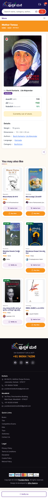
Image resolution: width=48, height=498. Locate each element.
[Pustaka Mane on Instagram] (21, 362)
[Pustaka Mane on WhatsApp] (32, 362)
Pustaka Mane (23, 480)
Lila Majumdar (31, 136)
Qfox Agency (33, 483)
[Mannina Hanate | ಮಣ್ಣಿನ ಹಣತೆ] (12, 245)
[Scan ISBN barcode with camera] (36, 11)
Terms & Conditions (9, 451)
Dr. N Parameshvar (12, 202)
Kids (3, 427)
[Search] (42, 11)
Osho (8, 259)
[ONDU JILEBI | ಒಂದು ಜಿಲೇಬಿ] (35, 303)
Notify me (25, 494)
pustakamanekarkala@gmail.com (16, 389)
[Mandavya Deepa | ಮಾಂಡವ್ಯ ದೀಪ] (35, 247)
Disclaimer (5, 455)
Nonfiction (8, 93)
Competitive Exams (9, 424)
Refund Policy (7, 461)
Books (4, 417)
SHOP (9, 28)
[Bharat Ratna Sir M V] (12, 192)
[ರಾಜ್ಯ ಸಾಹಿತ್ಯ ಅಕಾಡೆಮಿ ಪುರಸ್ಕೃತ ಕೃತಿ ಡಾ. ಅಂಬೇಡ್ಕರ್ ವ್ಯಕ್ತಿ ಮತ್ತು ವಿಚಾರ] (12, 301)
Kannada (18, 140)
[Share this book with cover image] (44, 152)
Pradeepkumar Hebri (36, 259)
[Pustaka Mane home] (12, 4)
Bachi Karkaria (19, 136)
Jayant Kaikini (33, 314)
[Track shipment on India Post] (39, 4)
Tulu (3, 420)
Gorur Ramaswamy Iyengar (38, 202)
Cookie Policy (7, 458)
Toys (3, 430)
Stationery (5, 434)
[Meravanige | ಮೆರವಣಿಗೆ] (35, 192)
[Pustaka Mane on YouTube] (27, 362)
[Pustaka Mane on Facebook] (15, 362)
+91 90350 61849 (11, 402)
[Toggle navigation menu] (44, 18)
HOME (4, 28)
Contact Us (6, 437)
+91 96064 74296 (11, 385)
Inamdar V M (10, 316)
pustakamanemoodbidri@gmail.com (17, 406)
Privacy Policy (7, 448)
